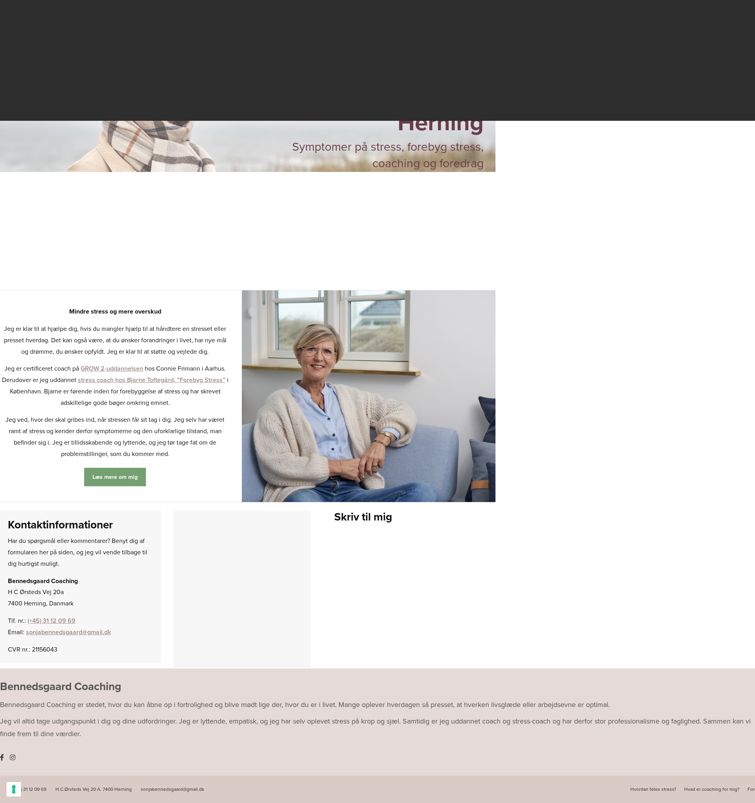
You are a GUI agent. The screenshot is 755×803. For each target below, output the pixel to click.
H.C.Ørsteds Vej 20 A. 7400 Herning (94, 789)
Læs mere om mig (115, 477)
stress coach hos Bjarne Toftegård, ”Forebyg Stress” (151, 380)
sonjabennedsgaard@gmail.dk (68, 632)
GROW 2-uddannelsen (112, 369)
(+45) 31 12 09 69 (52, 621)
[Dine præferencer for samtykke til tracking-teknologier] (13, 789)
